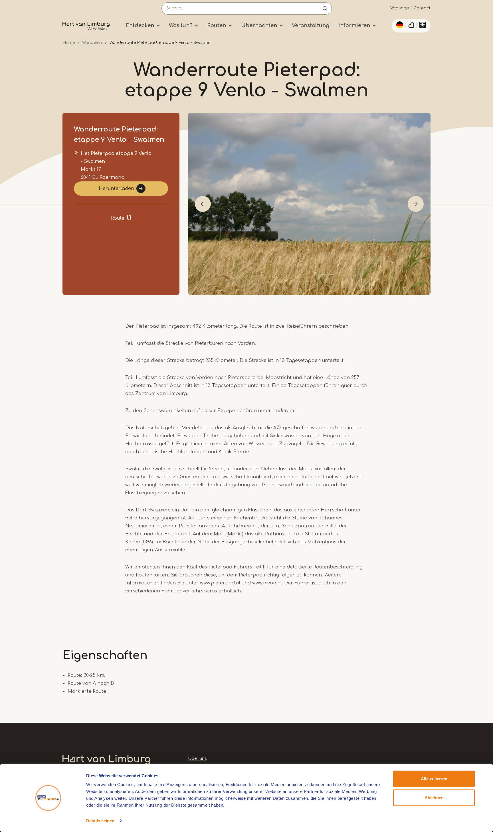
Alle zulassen (434, 778)
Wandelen (92, 43)
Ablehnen (434, 797)
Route (117, 218)
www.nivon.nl (267, 583)
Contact (422, 8)
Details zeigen (100, 820)
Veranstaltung (310, 25)
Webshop (399, 8)
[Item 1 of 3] (309, 204)
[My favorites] (411, 26)
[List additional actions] (399, 24)
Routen (216, 25)
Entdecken (140, 25)
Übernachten (259, 25)
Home (68, 43)
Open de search (325, 8)
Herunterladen (116, 188)
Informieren (354, 25)
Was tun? (180, 25)
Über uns (197, 758)
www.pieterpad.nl (220, 583)
